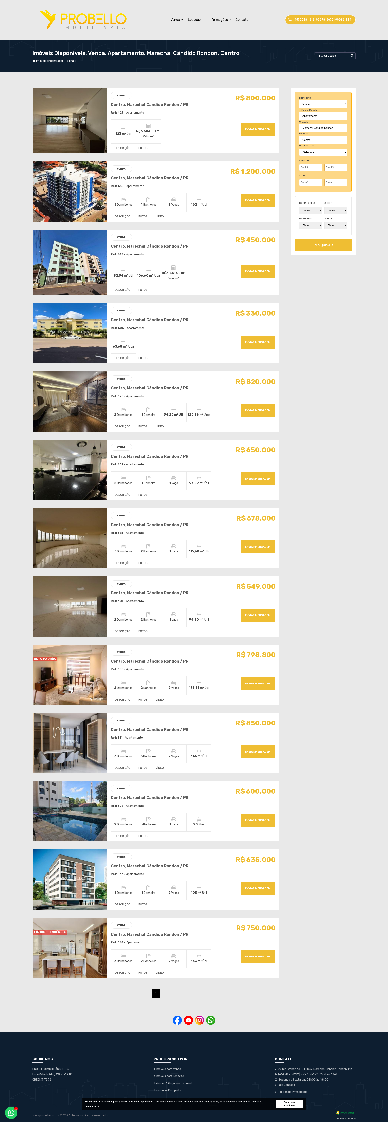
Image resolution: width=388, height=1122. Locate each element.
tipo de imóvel (308, 110)
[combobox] (323, 104)
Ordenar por (307, 145)
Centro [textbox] (306, 139)
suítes (328, 203)
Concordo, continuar (289, 1104)
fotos (143, 148)
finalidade (305, 98)
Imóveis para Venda (168, 1069)
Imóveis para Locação (169, 1076)
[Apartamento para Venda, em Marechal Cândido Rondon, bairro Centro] (70, 120)
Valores (304, 160)
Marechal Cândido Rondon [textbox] (317, 127)
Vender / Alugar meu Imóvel (173, 1083)
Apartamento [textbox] (309, 115)
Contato (242, 20)
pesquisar (323, 245)
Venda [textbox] (306, 104)
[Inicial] (82, 20)
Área (302, 175)
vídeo (160, 216)
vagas (328, 218)
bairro (303, 133)
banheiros (305, 218)
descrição (122, 148)
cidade (303, 122)
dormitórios (307, 203)
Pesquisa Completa (168, 1090)
